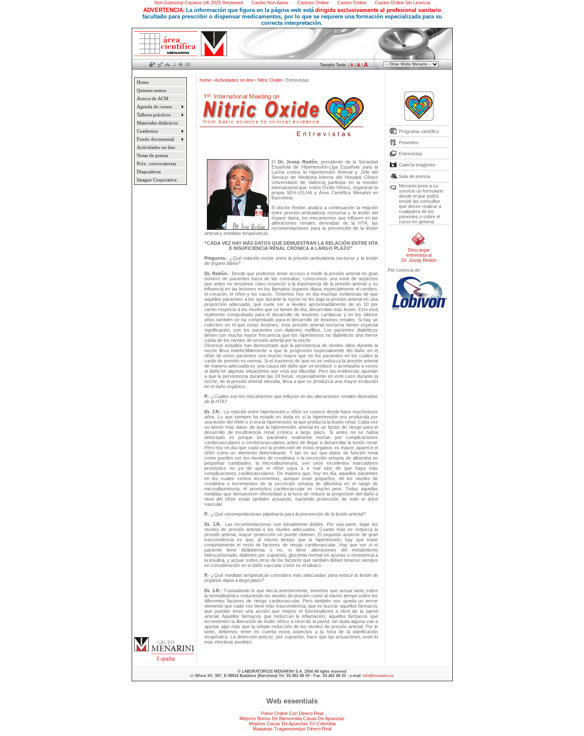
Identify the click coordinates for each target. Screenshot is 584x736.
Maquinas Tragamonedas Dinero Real (292, 728)
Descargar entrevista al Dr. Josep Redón (419, 255)
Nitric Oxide (269, 80)
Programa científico (419, 131)
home (205, 80)
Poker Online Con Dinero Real (292, 713)
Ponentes (409, 142)
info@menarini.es (378, 676)
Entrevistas (410, 153)
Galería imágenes (417, 164)
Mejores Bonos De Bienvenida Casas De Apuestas (292, 718)
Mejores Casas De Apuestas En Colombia (292, 723)
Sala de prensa (414, 176)
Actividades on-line (234, 80)
